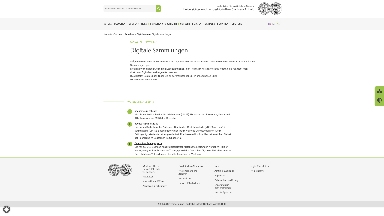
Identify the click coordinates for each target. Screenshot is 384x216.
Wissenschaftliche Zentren (187, 172)
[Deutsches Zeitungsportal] (130, 144)
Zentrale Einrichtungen (154, 185)
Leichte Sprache (222, 192)
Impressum (220, 175)
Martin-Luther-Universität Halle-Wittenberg (151, 169)
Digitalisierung (143, 34)
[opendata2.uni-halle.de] (130, 124)
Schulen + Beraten (190, 24)
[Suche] (158, 8)
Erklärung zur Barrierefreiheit (222, 186)
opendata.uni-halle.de (146, 111)
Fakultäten (147, 176)
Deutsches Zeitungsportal (148, 143)
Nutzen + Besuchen (114, 24)
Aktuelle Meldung (224, 170)
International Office (153, 181)
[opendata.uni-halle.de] (130, 111)
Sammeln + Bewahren (216, 24)
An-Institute (184, 178)
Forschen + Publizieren (163, 24)
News (217, 166)
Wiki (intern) (257, 170)
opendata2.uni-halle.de (146, 123)
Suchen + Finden (138, 24)
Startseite (108, 34)
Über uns (237, 24)
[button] (278, 23)
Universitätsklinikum (189, 183)
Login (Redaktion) (260, 166)
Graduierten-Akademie (191, 166)
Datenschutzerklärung (226, 180)
